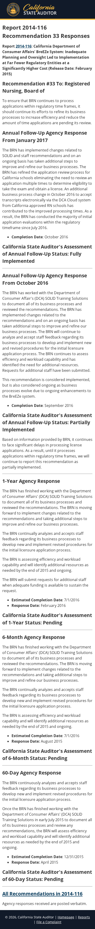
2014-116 (23, 46)
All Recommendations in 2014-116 (42, 893)
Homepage (66, 917)
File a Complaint (48, 922)
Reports (84, 917)
